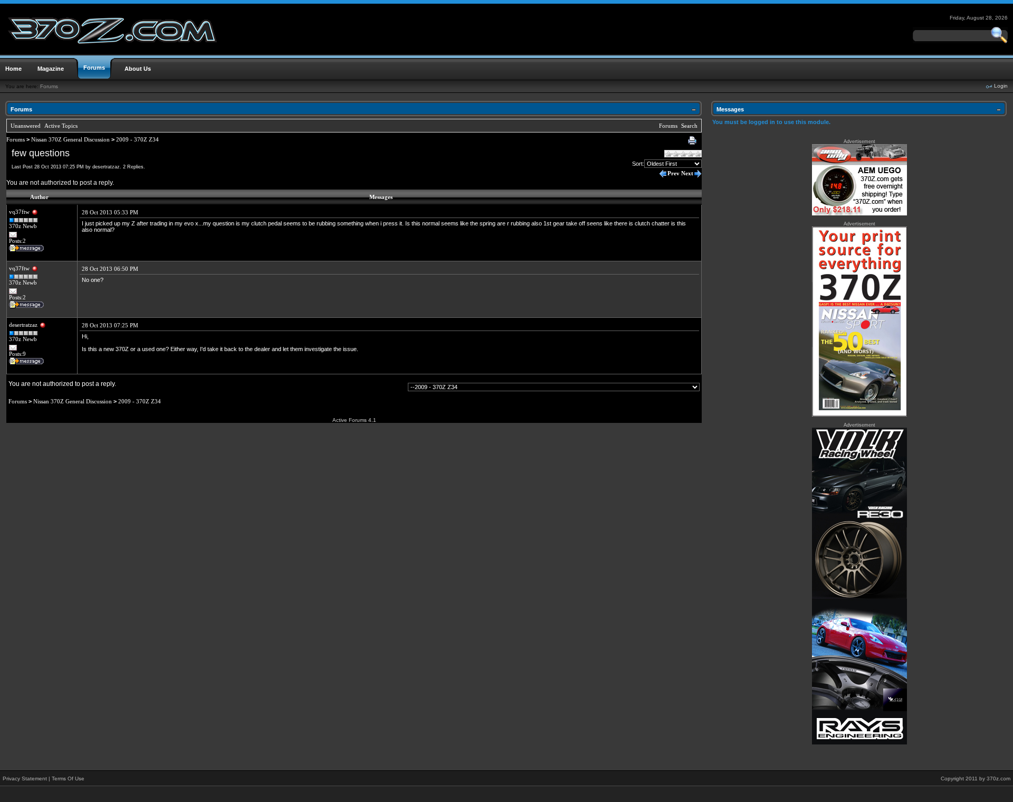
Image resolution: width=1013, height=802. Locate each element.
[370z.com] (113, 52)
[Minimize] (693, 111)
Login (1001, 86)
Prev (673, 173)
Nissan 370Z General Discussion (70, 139)
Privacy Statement (25, 778)
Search (689, 125)
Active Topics (61, 125)
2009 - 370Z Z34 (137, 139)
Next (687, 173)
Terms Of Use (68, 778)
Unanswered (26, 125)
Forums (49, 86)
